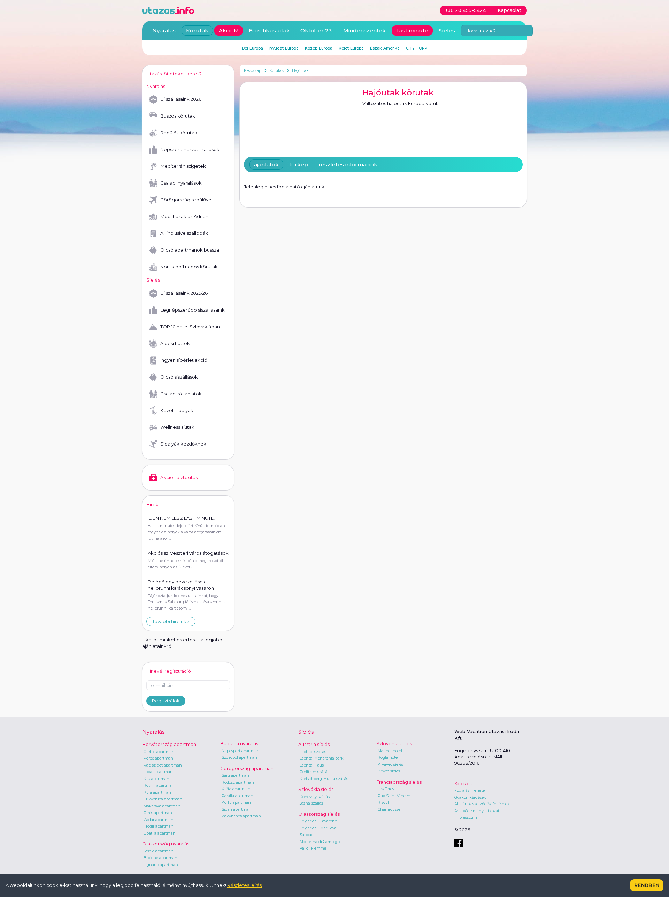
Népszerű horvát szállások (190, 149)
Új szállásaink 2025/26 (184, 293)
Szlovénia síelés (394, 743)
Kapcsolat (463, 783)
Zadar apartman (159, 819)
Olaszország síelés (319, 814)
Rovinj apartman (159, 785)
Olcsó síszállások (179, 377)
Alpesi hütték (175, 343)
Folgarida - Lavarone (318, 820)
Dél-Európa (252, 48)
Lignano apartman (161, 864)
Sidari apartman (236, 809)
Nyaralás (164, 30)
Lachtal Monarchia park (322, 758)
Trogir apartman (159, 826)
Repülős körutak (178, 132)
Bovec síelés (389, 771)
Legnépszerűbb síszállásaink (192, 310)
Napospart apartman (241, 750)
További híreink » (171, 621)
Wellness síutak (177, 427)
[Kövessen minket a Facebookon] (458, 843)
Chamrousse (389, 809)
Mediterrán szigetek (183, 166)
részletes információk (347, 164)
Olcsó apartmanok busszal (190, 250)
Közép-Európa (318, 48)
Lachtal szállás (313, 751)
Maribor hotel (390, 750)
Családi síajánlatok (181, 393)
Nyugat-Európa (284, 48)
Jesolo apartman (159, 851)
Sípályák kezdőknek (183, 444)
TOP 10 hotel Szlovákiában (190, 326)
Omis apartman (158, 812)
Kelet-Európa (351, 48)
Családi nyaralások (181, 183)
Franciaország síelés (399, 782)
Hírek (152, 504)
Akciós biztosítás (179, 477)
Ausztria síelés (314, 744)
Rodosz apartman (238, 782)
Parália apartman (237, 795)
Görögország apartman (247, 768)
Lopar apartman (158, 771)
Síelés (447, 30)
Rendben (646, 885)
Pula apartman (157, 792)
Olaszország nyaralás (165, 843)
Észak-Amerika (385, 48)
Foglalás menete (469, 790)
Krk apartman (156, 778)
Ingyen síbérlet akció (183, 360)
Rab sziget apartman (163, 765)
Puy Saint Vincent (395, 795)
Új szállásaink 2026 (180, 99)
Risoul (383, 802)
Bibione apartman (160, 857)
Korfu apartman (236, 802)
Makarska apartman (162, 805)
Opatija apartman (160, 833)
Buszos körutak (177, 116)
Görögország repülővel (186, 199)
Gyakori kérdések (470, 797)
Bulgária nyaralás (239, 743)
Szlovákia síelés (315, 789)
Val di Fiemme (313, 848)
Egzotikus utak (269, 30)
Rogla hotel (388, 757)
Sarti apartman (235, 775)
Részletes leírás (244, 885)
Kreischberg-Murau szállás (324, 778)
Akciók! (228, 30)
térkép (298, 164)
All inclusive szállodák (184, 233)
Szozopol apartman (239, 757)
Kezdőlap (252, 70)
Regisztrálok (166, 700)
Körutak (276, 70)
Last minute (412, 30)
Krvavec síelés (390, 764)
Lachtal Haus (312, 765)
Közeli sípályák (176, 410)
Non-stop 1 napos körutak (189, 266)
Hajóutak (300, 70)
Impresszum (465, 817)
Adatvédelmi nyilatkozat (476, 810)
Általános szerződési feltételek (482, 803)
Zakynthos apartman (241, 816)
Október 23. (316, 30)
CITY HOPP (417, 48)
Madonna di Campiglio (320, 841)
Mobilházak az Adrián (184, 216)
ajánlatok (266, 164)
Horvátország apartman (169, 744)
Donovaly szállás (315, 796)
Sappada (308, 834)
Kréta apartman (236, 788)
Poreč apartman (158, 758)
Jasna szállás (311, 803)
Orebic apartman (159, 751)
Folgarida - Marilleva (318, 827)
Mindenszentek (364, 30)
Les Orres (386, 788)
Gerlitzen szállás (314, 771)
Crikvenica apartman (163, 799)
